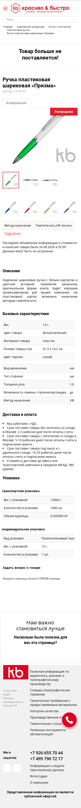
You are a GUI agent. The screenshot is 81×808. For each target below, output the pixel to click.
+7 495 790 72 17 (46, 759)
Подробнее (12, 233)
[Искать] (74, 19)
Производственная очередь (51, 717)
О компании (39, 782)
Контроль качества (44, 711)
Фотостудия (38, 776)
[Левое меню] (5, 8)
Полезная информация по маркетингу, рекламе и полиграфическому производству (49, 677)
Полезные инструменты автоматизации (48, 732)
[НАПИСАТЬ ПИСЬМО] (69, 719)
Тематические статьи (46, 724)
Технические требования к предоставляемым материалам (53, 702)
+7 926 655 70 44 (46, 753)
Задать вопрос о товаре (21, 568)
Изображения (16, 103)
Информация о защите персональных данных (47, 768)
